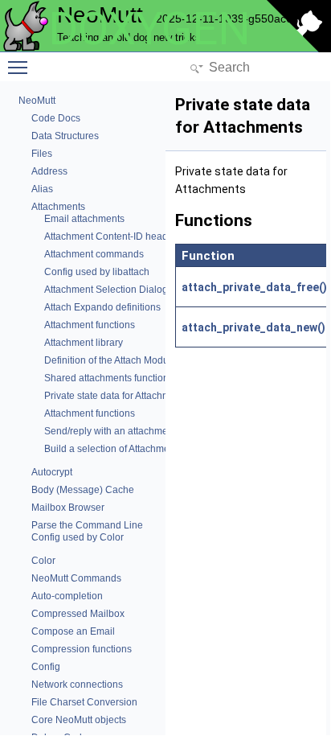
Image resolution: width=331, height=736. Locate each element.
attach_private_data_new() (253, 327)
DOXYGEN (149, 29)
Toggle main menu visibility (20, 66)
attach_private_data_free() (254, 287)
